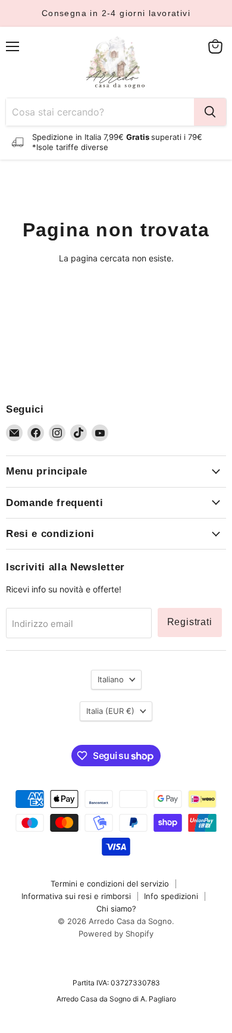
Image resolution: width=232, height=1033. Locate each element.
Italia (110, 711)
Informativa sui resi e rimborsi (76, 896)
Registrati (189, 622)
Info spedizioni (171, 896)
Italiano (111, 679)
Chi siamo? (116, 908)
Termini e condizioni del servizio (110, 883)
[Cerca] (210, 112)
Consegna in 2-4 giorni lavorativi (116, 13)
